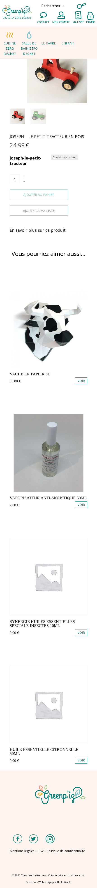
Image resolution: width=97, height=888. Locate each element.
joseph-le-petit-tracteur (26, 160)
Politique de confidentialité (65, 851)
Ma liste (78, 22)
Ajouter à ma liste (39, 210)
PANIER (90, 19)
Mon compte (61, 22)
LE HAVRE (48, 43)
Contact (43, 22)
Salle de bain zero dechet (29, 48)
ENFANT (68, 43)
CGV (40, 851)
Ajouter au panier (38, 194)
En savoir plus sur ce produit (38, 230)
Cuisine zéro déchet (10, 48)
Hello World (64, 882)
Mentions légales (22, 851)
